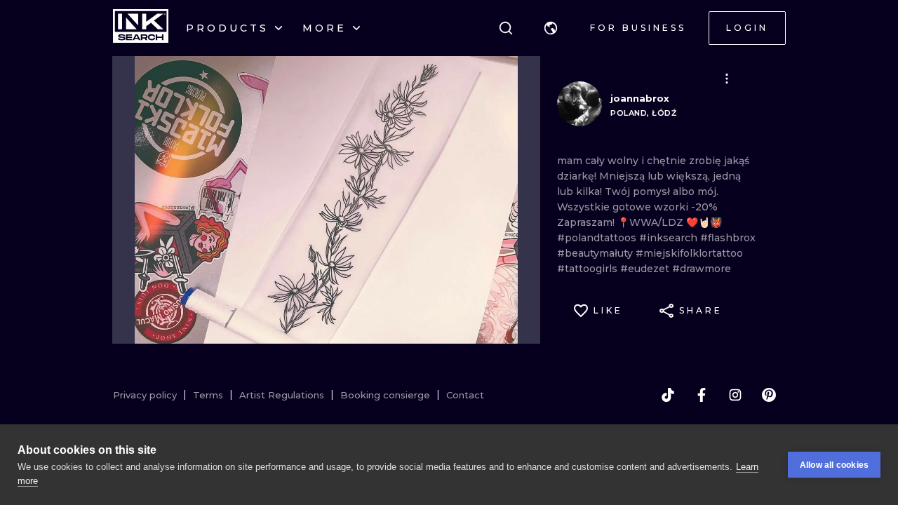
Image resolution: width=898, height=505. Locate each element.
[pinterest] (769, 395)
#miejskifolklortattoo (689, 253)
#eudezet (646, 268)
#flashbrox (728, 237)
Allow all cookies (834, 465)
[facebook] (701, 395)
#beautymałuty (596, 253)
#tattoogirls (588, 268)
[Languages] (551, 28)
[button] (551, 28)
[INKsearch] (140, 28)
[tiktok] (668, 395)
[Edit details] (727, 78)
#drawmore (701, 268)
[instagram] (735, 395)
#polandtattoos (598, 237)
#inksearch (669, 237)
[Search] (506, 28)
